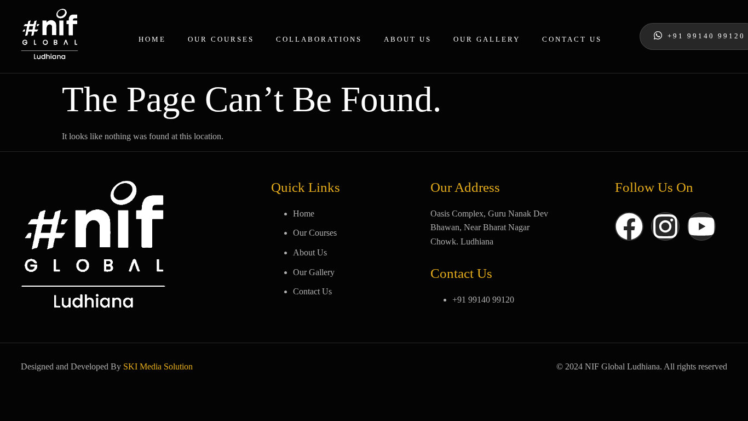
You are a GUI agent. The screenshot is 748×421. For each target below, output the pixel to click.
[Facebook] (629, 226)
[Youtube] (701, 226)
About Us (407, 39)
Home (152, 39)
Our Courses (221, 39)
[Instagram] (665, 226)
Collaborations (319, 39)
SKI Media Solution (158, 366)
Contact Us (572, 39)
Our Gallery (486, 39)
